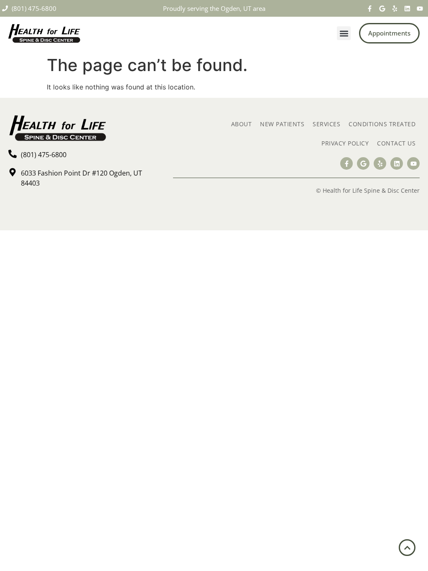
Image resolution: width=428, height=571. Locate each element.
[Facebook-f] (369, 8)
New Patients (282, 124)
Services (326, 124)
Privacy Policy (345, 143)
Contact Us (396, 143)
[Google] (382, 8)
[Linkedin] (407, 8)
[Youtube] (419, 8)
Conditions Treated (382, 124)
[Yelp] (394, 8)
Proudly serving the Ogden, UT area (214, 8)
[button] (344, 33)
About (241, 124)
